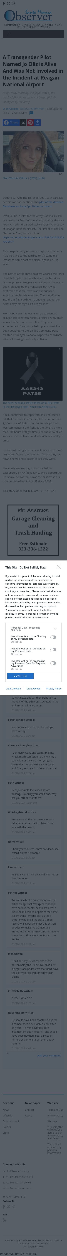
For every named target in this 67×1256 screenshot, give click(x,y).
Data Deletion (13, 688)
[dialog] (33, 628)
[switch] (53, 637)
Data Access (33, 688)
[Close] (60, 567)
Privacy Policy (53, 688)
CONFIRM (20, 675)
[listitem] (33, 628)
